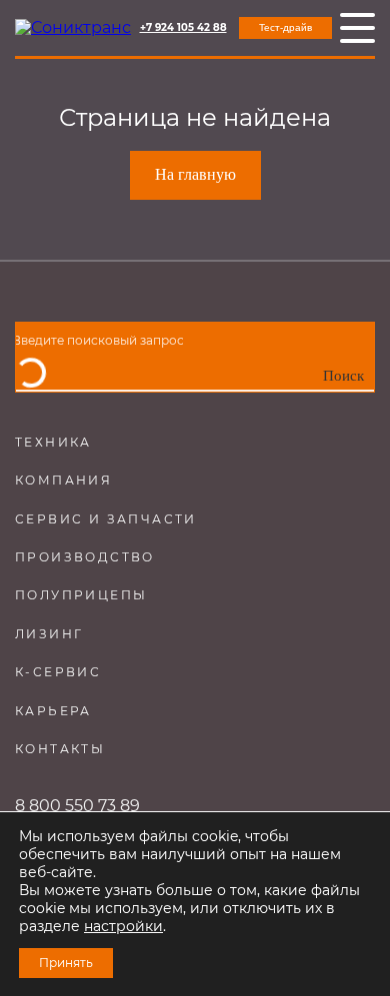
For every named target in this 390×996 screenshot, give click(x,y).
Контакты (60, 748)
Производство (85, 556)
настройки (123, 926)
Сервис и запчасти (106, 518)
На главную (195, 174)
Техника (53, 442)
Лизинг (49, 633)
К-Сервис (58, 671)
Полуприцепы (81, 594)
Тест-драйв (285, 27)
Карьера (53, 710)
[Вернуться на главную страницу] (73, 28)
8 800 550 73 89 (77, 805)
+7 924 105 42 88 (183, 28)
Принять (66, 962)
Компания (63, 480)
